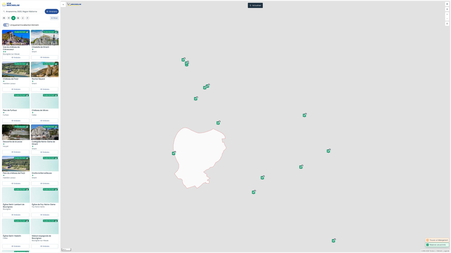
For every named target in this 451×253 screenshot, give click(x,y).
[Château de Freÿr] (16, 69)
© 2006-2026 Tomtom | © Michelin (432, 251)
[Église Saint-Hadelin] (16, 229)
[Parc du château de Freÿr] (16, 165)
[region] (255, 126)
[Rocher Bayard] (45, 71)
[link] (437, 240)
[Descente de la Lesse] (16, 134)
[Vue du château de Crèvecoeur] (16, 39)
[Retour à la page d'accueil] (11, 4)
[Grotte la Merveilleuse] (45, 166)
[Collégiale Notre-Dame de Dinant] (45, 132)
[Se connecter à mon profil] (447, 4)
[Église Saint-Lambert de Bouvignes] (16, 197)
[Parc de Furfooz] (16, 103)
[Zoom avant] (447, 14)
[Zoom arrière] (447, 18)
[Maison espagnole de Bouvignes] (45, 229)
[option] (4, 18)
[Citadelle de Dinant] (45, 39)
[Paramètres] (447, 9)
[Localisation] (447, 24)
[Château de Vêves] (45, 103)
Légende (446, 251)
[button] (183, 59)
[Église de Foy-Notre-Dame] (45, 197)
